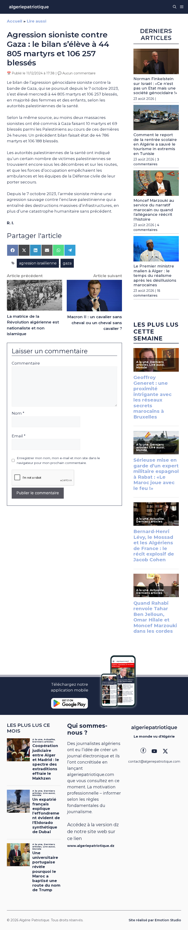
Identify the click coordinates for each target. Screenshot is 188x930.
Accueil (14, 21)
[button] (174, 7)
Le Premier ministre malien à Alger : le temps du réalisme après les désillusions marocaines (154, 275)
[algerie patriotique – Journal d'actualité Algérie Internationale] (28, 7)
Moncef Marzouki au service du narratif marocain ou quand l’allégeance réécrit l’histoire (153, 210)
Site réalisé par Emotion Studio (155, 920)
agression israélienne (38, 263)
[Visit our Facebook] (143, 751)
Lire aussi (36, 21)
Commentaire (26, 363)
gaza (67, 263)
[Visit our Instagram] (154, 751)
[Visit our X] (165, 751)
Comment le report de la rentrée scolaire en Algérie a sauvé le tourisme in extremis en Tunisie (155, 144)
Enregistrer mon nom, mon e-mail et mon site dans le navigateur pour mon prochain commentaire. (58, 460)
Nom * (18, 413)
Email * (18, 436)
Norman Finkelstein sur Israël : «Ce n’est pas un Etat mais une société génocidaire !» (155, 85)
